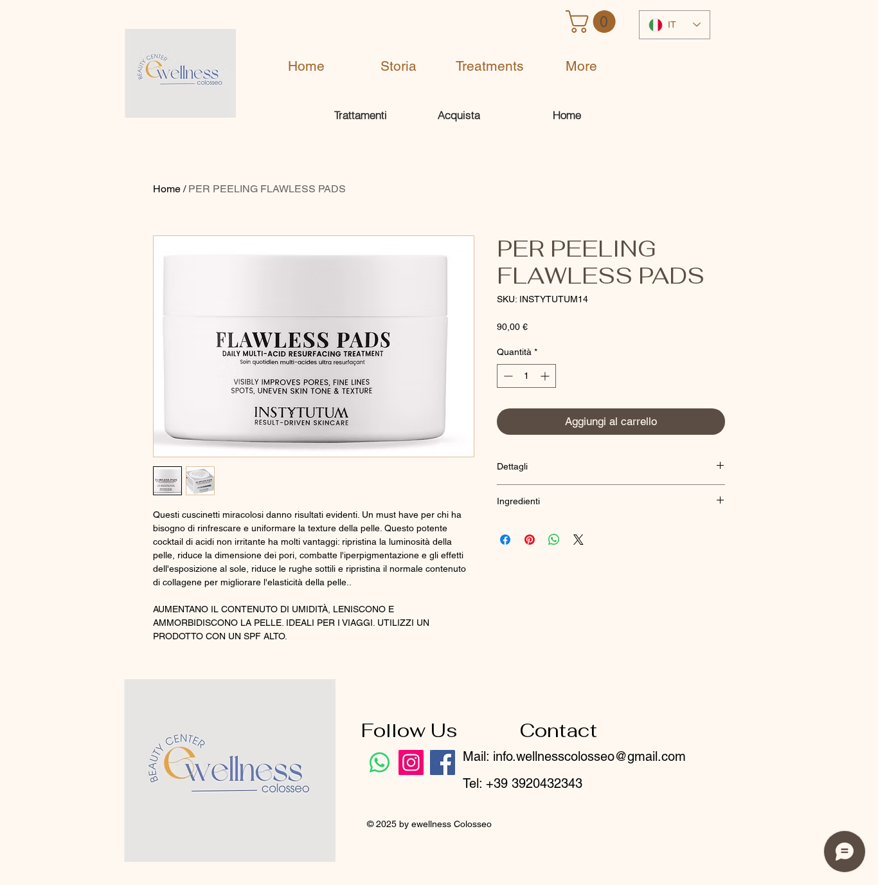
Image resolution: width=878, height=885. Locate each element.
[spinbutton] (526, 376)
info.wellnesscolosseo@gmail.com (589, 756)
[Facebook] (442, 762)
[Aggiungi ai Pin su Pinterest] (529, 539)
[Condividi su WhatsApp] (554, 539)
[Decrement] (507, 376)
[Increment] (546, 376)
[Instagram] (411, 762)
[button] (593, 21)
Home (167, 189)
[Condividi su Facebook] (505, 539)
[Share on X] (578, 539)
